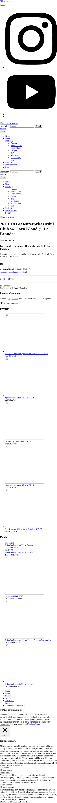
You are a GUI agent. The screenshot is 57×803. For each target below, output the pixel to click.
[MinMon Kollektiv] (9, 123)
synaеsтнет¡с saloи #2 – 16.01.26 (19, 485)
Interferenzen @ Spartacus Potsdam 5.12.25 (23, 529)
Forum (8, 693)
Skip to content (6, 1)
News (7, 136)
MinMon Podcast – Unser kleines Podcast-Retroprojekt (28, 640)
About (8, 698)
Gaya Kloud (16, 148)
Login (7, 691)
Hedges (14, 150)
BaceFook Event (7, 279)
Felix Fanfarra (16, 145)
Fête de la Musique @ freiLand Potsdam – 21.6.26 (26, 353)
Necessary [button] (4, 768)
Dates (7, 138)
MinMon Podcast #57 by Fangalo (19, 545)
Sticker (8, 696)
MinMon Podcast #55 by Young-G (19, 684)
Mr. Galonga (16, 157)
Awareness (9, 700)
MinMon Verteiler (10, 303)
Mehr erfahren (34, 724)
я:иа (12, 160)
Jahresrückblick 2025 (14, 596)
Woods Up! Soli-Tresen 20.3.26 (18, 441)
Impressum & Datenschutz (16, 705)
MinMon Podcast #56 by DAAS (19, 552)
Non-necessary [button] (6, 785)
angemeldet (13, 298)
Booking (9, 141)
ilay (12, 153)
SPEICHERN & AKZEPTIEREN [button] (14, 802)
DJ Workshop (11, 165)
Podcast (8, 162)
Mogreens (15, 155)
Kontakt (8, 703)
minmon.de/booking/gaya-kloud (13, 272)
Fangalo (14, 143)
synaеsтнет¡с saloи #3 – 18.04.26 (19, 397)
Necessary (7, 770)
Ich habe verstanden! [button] (19, 724)
